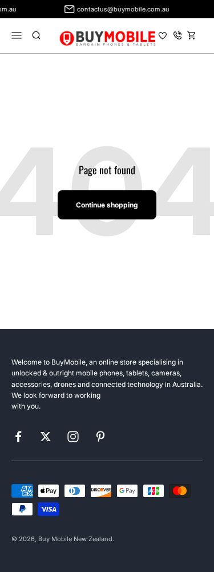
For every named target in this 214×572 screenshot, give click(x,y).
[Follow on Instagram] (73, 436)
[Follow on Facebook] (18, 436)
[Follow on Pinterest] (100, 436)
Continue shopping (107, 205)
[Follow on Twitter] (46, 436)
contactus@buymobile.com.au (122, 9)
